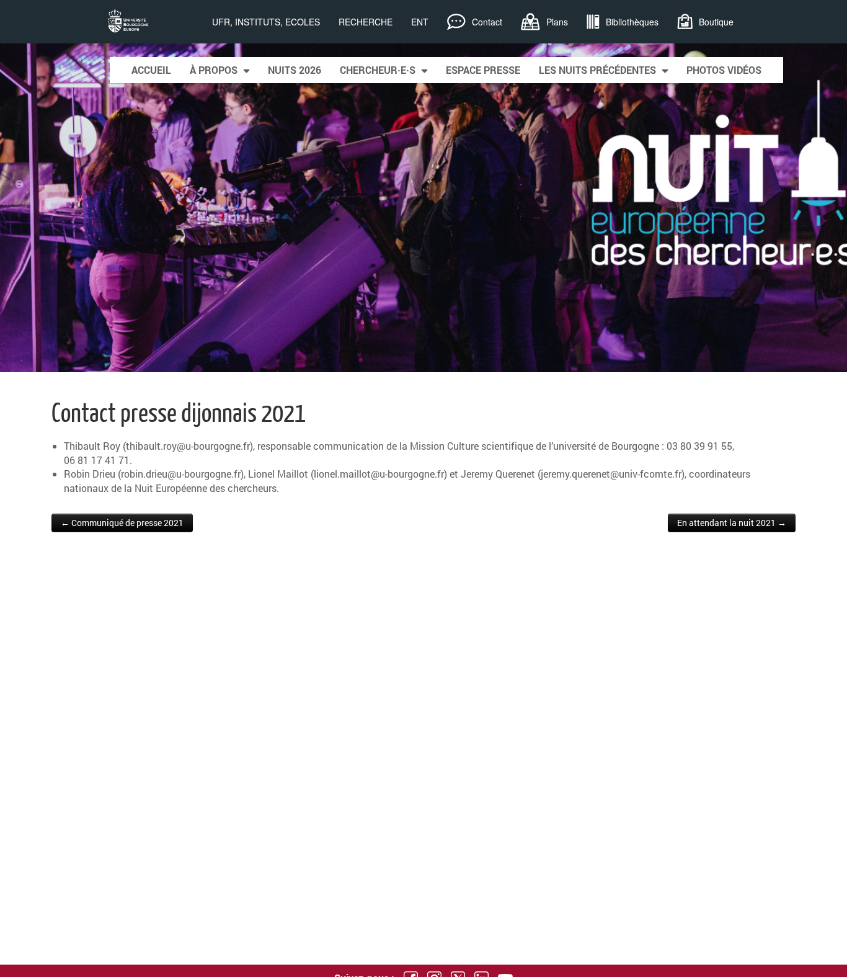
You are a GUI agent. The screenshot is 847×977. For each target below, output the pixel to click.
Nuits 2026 (294, 69)
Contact (487, 22)
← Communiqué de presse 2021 (122, 523)
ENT (419, 22)
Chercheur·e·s (377, 69)
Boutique (716, 22)
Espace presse (483, 69)
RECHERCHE (365, 22)
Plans (557, 22)
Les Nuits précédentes (597, 69)
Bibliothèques (632, 22)
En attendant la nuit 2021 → (731, 523)
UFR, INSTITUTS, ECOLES (266, 22)
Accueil (151, 69)
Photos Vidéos (723, 69)
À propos (213, 69)
